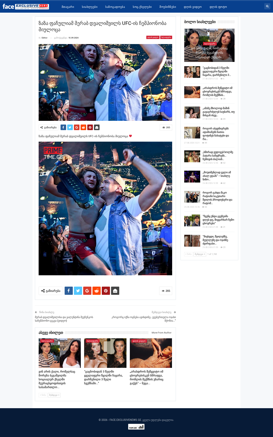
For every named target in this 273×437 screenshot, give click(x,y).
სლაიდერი (166, 37)
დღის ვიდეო (193, 6)
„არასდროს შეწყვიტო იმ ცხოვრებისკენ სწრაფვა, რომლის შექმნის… (217, 91)
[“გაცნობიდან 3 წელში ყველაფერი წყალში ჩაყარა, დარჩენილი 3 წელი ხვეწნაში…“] (105, 353)
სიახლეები (90, 6)
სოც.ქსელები (142, 6)
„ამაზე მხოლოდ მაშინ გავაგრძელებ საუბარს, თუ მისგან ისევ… (219, 112)
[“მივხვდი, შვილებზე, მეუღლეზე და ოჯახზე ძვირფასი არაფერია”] (192, 241)
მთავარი (68, 6)
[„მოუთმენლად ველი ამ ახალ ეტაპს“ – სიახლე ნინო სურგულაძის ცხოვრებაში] (192, 177)
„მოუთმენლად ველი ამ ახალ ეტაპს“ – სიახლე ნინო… (217, 176)
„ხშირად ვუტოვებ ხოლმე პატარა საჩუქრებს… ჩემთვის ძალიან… (218, 156)
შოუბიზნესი (168, 6)
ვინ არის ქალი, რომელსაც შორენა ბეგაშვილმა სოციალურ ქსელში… (209, 53)
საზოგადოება (115, 6)
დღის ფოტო (218, 6)
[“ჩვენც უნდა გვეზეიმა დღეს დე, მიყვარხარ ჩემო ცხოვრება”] (192, 220)
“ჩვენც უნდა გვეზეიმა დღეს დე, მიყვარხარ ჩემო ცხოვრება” (218, 220)
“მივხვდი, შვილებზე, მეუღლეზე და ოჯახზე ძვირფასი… (215, 240)
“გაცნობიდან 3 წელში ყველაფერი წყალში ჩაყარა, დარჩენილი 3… (217, 71)
